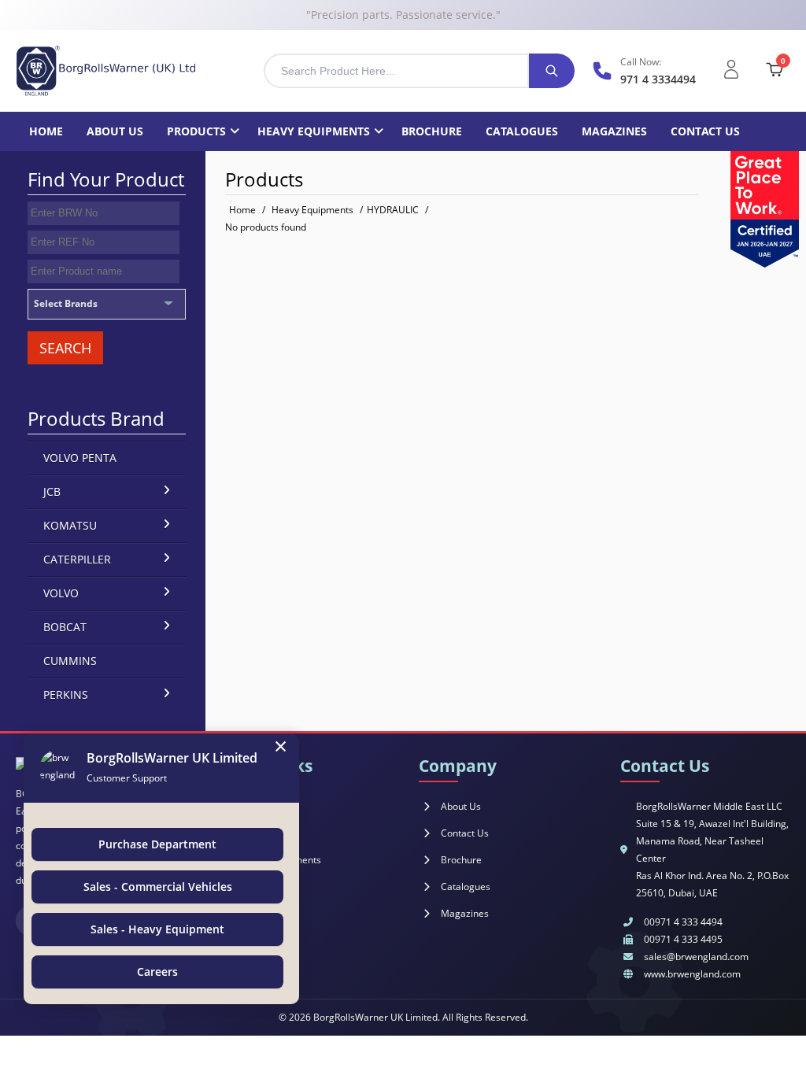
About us (115, 131)
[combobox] (396, 71)
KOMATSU (70, 525)
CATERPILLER (77, 559)
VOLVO (61, 593)
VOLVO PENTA (79, 457)
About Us (461, 806)
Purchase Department (157, 844)
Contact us (705, 131)
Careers (157, 971)
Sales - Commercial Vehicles (157, 886)
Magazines (614, 131)
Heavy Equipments (313, 131)
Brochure (431, 131)
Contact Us (465, 833)
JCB (52, 491)
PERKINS (65, 694)
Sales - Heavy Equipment (157, 929)
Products (196, 131)
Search (65, 347)
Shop (250, 833)
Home (46, 131)
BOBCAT (65, 626)
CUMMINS (70, 660)
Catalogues (522, 131)
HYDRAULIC (393, 209)
